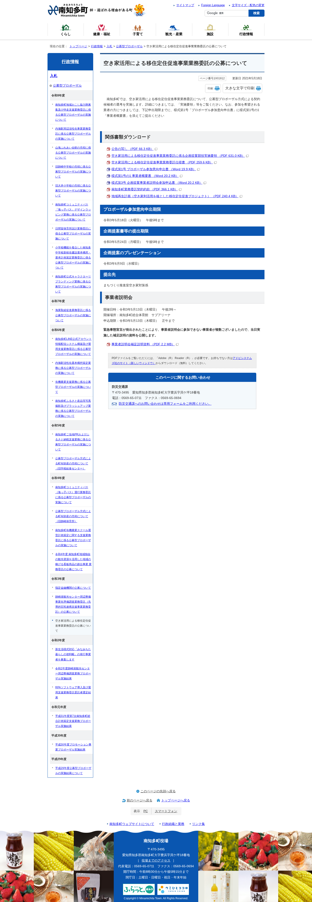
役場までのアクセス (156, 860)
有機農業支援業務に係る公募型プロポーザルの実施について (73, 387)
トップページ (78, 46)
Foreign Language (213, 5)
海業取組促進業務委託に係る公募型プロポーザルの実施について (73, 315)
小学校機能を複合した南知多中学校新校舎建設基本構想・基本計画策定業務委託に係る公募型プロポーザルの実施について (73, 257)
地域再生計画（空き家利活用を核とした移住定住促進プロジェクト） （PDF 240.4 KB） (174, 196)
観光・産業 (173, 34)
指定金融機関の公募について (73, 587)
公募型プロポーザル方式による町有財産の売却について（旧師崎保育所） (73, 516)
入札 (109, 46)
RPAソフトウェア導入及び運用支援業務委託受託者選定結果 (73, 692)
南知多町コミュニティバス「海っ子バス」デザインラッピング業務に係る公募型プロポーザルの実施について (73, 212)
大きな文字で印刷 (239, 88)
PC (145, 811)
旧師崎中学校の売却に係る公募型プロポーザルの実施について (73, 171)
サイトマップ (185, 5)
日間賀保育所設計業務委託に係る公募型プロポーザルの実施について (73, 233)
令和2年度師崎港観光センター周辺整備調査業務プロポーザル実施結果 (73, 673)
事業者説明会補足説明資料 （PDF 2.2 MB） (143, 344)
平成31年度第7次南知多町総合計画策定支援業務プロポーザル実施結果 (73, 721)
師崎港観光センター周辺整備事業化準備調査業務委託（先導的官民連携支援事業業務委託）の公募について (73, 604)
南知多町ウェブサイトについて (131, 824)
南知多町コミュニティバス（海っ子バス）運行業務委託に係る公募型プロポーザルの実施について (73, 495)
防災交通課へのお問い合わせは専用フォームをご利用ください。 (165, 403)
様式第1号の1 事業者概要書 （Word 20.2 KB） (145, 176)
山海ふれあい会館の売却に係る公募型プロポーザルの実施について (73, 152)
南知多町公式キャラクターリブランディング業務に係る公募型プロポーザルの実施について (73, 284)
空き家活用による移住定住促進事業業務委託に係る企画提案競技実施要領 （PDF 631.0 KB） (178, 155)
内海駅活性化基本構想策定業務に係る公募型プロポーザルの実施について (73, 368)
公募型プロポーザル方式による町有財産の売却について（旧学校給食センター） (73, 463)
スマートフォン (166, 811)
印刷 (210, 88)
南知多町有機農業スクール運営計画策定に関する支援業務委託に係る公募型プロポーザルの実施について (73, 538)
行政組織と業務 (173, 824)
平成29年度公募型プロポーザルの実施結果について (73, 770)
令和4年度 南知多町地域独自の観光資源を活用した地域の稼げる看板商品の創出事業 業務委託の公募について (73, 562)
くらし (66, 34)
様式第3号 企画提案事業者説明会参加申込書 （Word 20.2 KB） (156, 182)
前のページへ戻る (139, 800)
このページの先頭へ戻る (158, 791)
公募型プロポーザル (129, 46)
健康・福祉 (101, 34)
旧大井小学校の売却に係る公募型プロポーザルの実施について (73, 190)
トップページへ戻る (175, 800)
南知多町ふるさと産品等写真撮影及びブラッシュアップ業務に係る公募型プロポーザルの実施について (73, 408)
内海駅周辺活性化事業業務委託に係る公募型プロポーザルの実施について (73, 133)
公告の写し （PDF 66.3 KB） (132, 149)
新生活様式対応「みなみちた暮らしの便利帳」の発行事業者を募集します (73, 654)
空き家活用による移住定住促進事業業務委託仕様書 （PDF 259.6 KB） (162, 162)
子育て (138, 34)
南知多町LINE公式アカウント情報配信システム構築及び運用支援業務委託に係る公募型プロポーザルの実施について (73, 346)
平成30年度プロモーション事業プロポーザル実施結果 (73, 747)
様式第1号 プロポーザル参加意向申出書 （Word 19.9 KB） (153, 169)
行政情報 (97, 46)
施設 (210, 34)
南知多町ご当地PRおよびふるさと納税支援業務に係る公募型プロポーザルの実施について (73, 442)
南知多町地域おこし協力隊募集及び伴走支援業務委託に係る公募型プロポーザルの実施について (73, 112)
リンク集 (198, 824)
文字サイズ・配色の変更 (248, 5)
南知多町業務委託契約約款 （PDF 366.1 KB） (144, 189)
